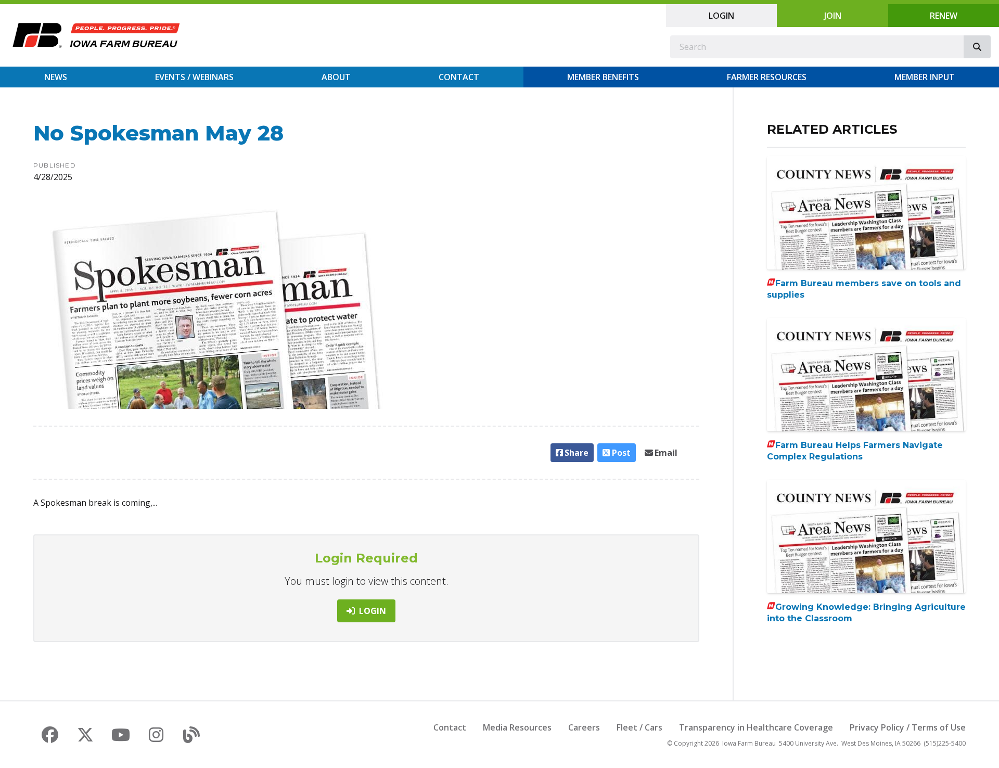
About (336, 77)
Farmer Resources (766, 77)
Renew (943, 15)
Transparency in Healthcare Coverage (756, 727)
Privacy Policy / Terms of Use (908, 727)
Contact (459, 77)
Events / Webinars (194, 77)
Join (832, 15)
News (55, 77)
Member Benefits (603, 77)
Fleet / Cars (639, 727)
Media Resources (517, 727)
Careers (584, 727)
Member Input (924, 77)
